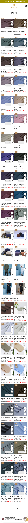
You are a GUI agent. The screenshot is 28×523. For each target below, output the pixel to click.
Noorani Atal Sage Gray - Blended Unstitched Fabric (7, 477)
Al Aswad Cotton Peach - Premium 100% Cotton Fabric (7, 379)
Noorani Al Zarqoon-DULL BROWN (6, 70)
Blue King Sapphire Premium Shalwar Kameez (7, 297)
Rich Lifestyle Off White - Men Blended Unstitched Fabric (20, 338)
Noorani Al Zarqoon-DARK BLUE (6, 165)
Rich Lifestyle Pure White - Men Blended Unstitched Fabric (7, 338)
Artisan (16, 260)
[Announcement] (14, 1)
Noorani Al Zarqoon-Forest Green (19, 165)
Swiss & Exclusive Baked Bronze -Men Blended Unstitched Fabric (20, 498)
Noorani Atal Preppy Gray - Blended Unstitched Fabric (19, 457)
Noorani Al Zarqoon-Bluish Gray (6, 108)
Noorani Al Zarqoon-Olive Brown (19, 146)
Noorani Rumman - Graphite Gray (5, 437)
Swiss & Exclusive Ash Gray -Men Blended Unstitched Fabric (19, 224)
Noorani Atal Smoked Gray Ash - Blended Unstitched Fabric (6, 457)
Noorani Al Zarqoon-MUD (7, 31)
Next (18, 508)
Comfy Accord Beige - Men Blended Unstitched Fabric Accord (20, 317)
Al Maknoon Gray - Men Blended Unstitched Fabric (7, 418)
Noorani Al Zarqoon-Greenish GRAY (6, 51)
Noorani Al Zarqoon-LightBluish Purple (19, 89)
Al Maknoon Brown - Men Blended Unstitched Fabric (20, 399)
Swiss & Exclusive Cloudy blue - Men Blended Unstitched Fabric (7, 498)
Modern (3, 243)
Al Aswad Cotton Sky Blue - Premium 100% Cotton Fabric (20, 379)
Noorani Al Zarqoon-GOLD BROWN (19, 32)
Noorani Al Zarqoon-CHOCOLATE (6, 203)
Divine (15, 243)
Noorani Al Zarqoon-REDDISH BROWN (6, 223)
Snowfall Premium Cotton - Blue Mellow (7, 399)
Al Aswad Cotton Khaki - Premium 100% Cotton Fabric (20, 359)
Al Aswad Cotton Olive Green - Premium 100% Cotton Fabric (6, 359)
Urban (2, 260)
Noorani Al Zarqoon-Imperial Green (19, 184)
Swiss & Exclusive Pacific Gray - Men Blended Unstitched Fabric (20, 478)
